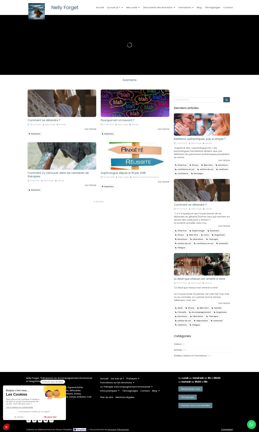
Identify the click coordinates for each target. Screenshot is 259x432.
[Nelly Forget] (36, 18)
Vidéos (178, 344)
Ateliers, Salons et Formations (190, 355)
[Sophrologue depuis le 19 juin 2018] (135, 156)
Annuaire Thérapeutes (118, 429)
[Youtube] (45, 420)
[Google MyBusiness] (34, 420)
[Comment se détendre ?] (62, 103)
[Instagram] (51, 420)
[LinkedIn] (40, 420)
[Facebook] (28, 420)
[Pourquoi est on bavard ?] (135, 103)
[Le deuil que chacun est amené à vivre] (202, 264)
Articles (178, 349)
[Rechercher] (226, 99)
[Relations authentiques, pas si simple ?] (202, 124)
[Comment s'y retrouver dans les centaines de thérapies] (62, 156)
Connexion (227, 429)
